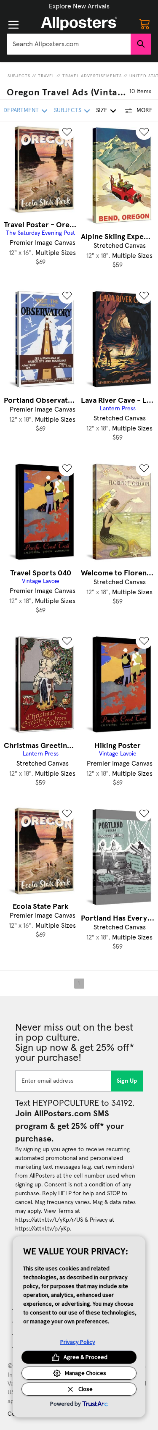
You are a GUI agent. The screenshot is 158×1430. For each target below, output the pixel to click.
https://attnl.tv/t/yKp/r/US (49, 1220)
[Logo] (79, 23)
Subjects (19, 76)
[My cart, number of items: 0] (144, 23)
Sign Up (127, 1081)
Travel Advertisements (92, 76)
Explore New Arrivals (79, 6)
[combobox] (69, 44)
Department (21, 110)
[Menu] (13, 24)
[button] (79, 6)
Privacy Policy (77, 1342)
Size (101, 110)
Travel (46, 76)
